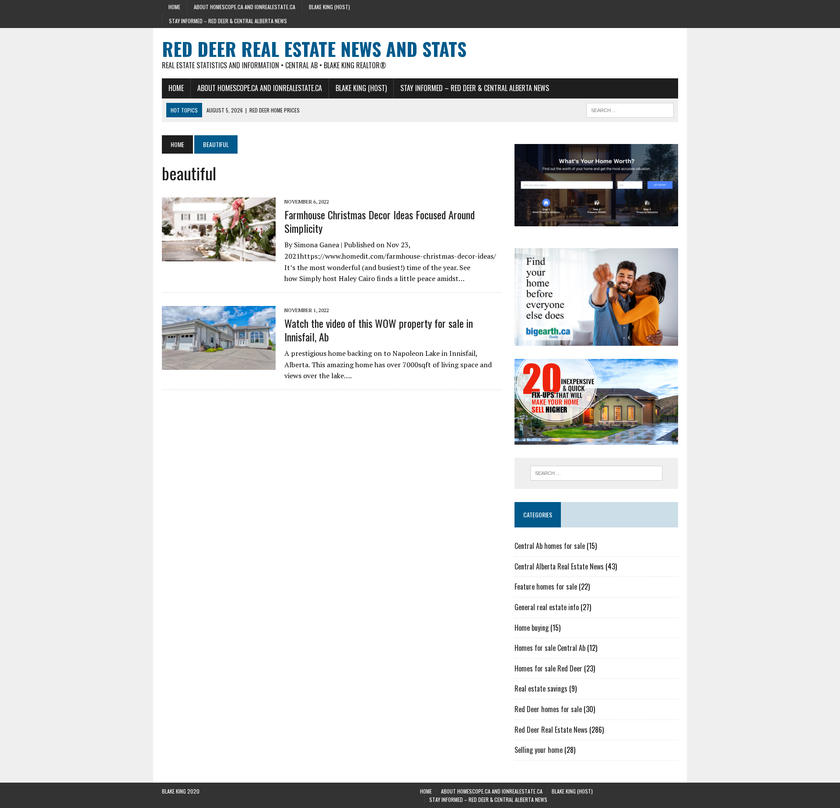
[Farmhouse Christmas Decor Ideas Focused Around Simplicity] (219, 255)
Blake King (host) (329, 7)
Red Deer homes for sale (548, 709)
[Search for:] (596, 473)
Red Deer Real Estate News (551, 729)
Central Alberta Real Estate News (559, 566)
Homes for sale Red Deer (548, 668)
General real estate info (546, 607)
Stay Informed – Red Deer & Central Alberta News (228, 21)
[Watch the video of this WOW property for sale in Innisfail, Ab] (219, 364)
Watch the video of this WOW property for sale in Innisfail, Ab (378, 329)
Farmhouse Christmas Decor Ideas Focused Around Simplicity (379, 221)
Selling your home (538, 750)
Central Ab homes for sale (549, 546)
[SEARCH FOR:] (630, 109)
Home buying (531, 627)
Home (174, 7)
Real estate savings (540, 688)
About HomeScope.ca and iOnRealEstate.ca (244, 7)
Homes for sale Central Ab (549, 648)
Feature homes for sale (545, 586)
